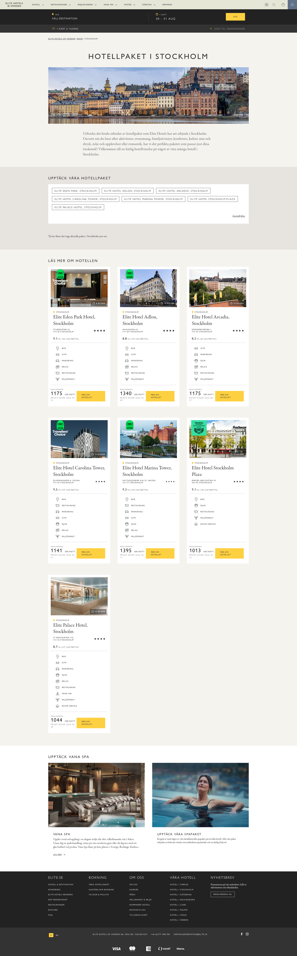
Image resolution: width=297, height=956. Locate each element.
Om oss (133, 884)
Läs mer (57, 854)
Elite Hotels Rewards (60, 895)
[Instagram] (247, 934)
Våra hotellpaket (99, 884)
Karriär (133, 890)
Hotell (36, 5)
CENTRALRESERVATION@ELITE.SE (190, 934)
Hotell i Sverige (179, 884)
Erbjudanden (85, 5)
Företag (147, 5)
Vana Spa (109, 5)
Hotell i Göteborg (181, 895)
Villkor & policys (99, 895)
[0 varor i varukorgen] (283, 4)
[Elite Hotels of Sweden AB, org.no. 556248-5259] (14, 5)
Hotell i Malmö (179, 910)
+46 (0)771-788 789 (160, 934)
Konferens (54, 890)
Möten (127, 5)
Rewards (167, 5)
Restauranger (59, 5)
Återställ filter (238, 216)
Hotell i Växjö (178, 915)
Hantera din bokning (101, 890)
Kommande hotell (139, 905)
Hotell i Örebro (179, 920)
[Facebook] (241, 934)
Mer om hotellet (87, 396)
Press (132, 895)
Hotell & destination (60, 884)
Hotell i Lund (178, 905)
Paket (80, 39)
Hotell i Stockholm (181, 890)
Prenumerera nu (222, 894)
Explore (53, 910)
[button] (273, 4)
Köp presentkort (58, 900)
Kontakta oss (137, 910)
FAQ (50, 915)
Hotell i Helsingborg (182, 900)
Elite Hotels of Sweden (61, 39)
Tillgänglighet (138, 915)
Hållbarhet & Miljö (140, 900)
